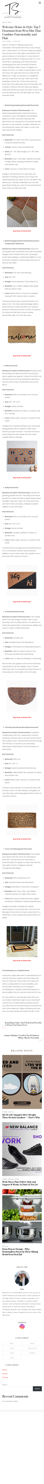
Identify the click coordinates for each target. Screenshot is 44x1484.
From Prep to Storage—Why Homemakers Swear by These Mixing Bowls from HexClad (20, 1252)
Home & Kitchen (32, 1348)
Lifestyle (16, 41)
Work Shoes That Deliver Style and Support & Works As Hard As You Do (20, 1183)
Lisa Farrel (6, 41)
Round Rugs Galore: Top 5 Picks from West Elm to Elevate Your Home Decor (23, 1024)
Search (4, 1385)
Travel (17, 1179)
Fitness (4, 1112)
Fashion (32, 1343)
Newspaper (32, 1353)
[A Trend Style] (12, 17)
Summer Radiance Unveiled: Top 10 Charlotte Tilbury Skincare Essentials (21, 1036)
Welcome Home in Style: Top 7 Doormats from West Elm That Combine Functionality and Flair (21, 32)
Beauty (12, 1343)
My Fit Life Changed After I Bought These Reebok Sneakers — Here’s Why (21, 1116)
